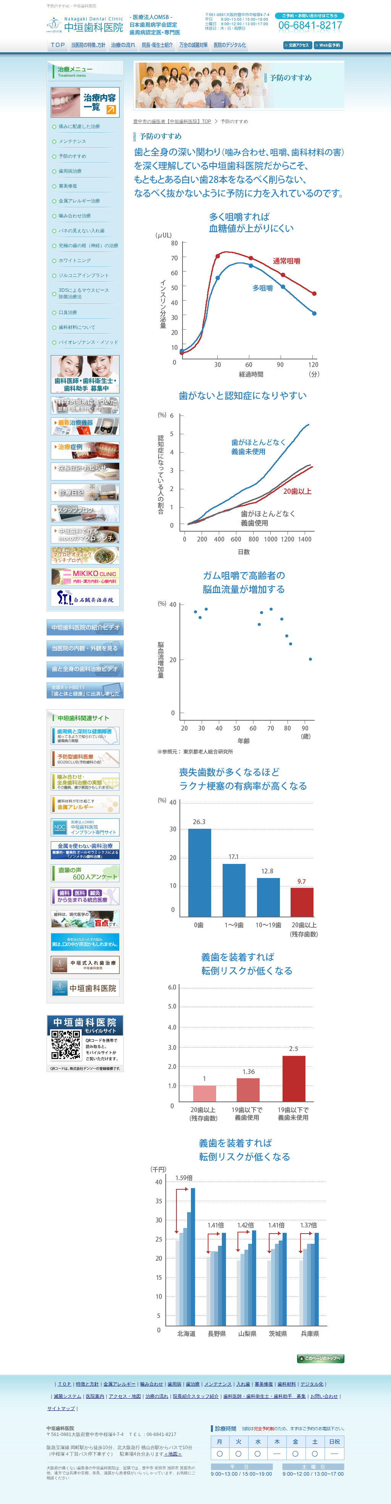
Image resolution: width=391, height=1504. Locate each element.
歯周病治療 (70, 171)
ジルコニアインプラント (84, 275)
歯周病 (174, 1384)
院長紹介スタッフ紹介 (196, 1396)
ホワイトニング (75, 260)
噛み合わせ (151, 1384)
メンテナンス (72, 141)
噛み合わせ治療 (75, 215)
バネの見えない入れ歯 (82, 230)
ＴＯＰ (64, 1384)
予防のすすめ (72, 156)
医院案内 (95, 1396)
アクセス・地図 (125, 1396)
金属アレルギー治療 (79, 201)
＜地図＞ (173, 1454)
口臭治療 (68, 312)
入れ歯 (243, 1384)
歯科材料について (77, 327)
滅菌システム (67, 1396)
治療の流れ (156, 1396)
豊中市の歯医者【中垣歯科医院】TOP (172, 121)
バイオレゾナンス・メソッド (88, 342)
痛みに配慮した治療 (79, 126)
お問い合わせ (324, 1396)
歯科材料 (287, 1384)
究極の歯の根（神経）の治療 (88, 245)
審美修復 (68, 186)
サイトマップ (61, 1408)
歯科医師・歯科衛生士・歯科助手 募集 (264, 1396)
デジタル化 (312, 1384)
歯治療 (193, 1384)
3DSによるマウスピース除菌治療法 (84, 293)
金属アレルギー (119, 1384)
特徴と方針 (87, 1384)
